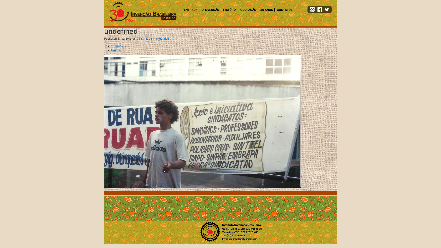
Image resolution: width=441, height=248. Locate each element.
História (229, 10)
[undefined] (202, 121)
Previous (118, 46)
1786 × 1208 (144, 38)
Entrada (191, 10)
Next (116, 50)
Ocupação (248, 10)
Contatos (285, 10)
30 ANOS (266, 10)
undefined (162, 38)
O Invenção (210, 10)
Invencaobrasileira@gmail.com (239, 238)
